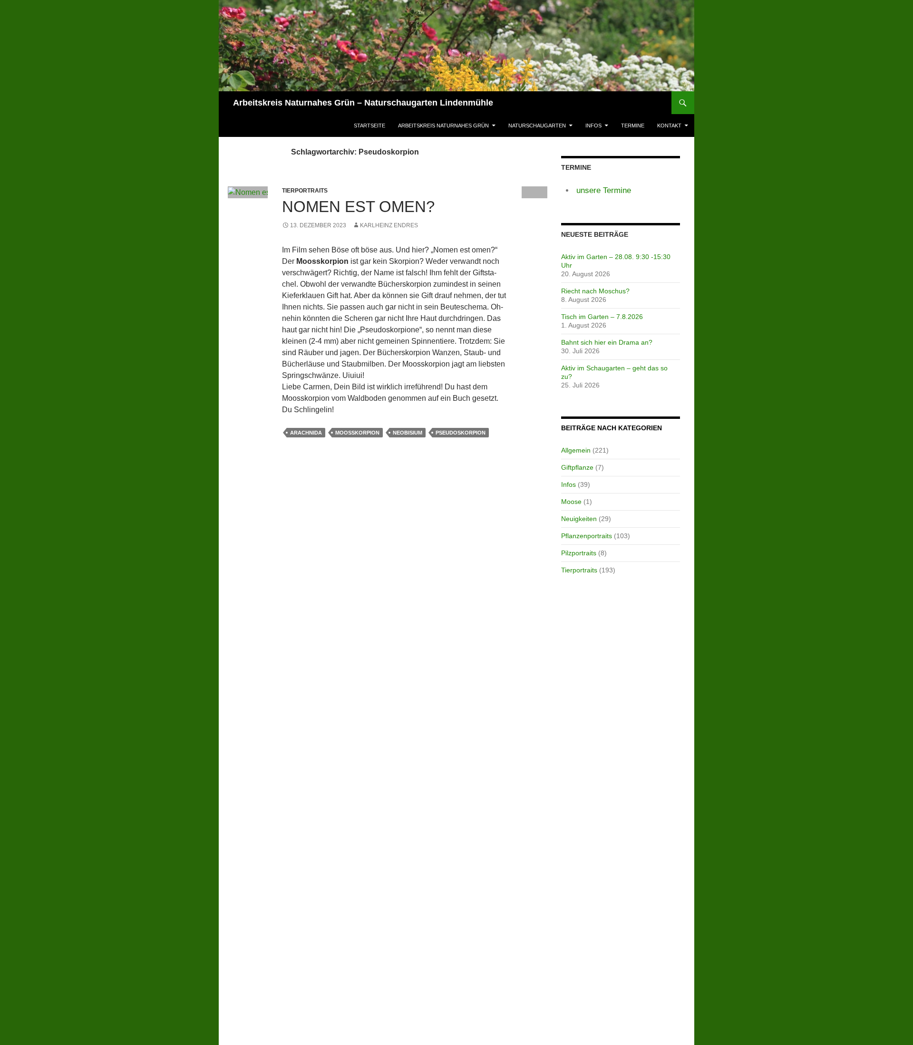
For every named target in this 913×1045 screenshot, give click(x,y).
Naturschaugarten (537, 125)
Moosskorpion (357, 432)
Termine (632, 125)
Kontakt (669, 125)
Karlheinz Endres (389, 225)
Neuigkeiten (579, 518)
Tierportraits (579, 570)
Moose (571, 501)
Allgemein (576, 450)
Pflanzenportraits (586, 536)
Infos (593, 125)
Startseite (369, 125)
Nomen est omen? (358, 206)
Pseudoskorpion (461, 432)
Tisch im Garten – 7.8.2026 (602, 316)
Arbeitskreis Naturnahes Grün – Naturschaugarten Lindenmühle (363, 102)
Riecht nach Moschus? (595, 291)
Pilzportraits (578, 553)
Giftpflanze (577, 467)
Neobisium (407, 432)
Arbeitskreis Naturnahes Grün (443, 125)
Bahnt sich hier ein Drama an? (606, 342)
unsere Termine (603, 190)
